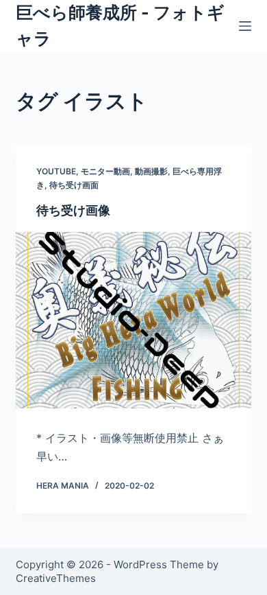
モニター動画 (105, 171)
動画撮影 (151, 171)
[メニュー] (245, 26)
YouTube (56, 171)
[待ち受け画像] (133, 320)
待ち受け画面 (74, 185)
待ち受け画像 (73, 210)
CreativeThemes (56, 578)
